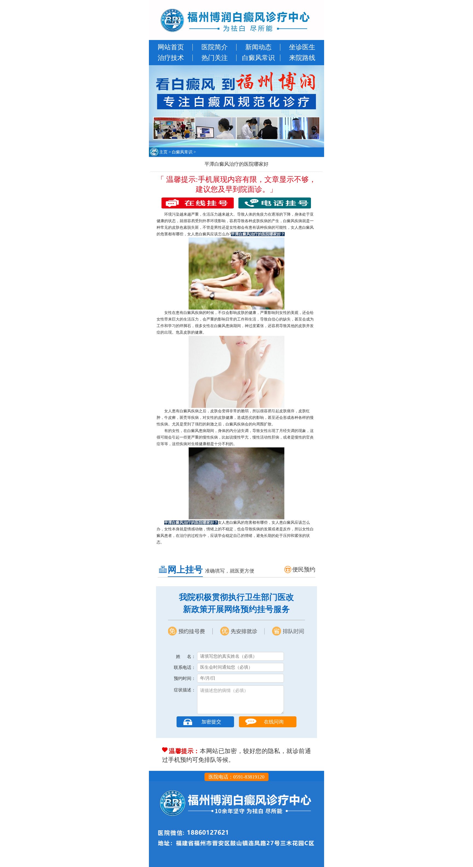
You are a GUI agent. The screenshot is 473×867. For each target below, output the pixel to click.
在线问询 (274, 722)
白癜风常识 (258, 57)
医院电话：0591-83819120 (236, 777)
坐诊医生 (302, 47)
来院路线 (302, 57)
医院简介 (214, 47)
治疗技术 (171, 57)
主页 (163, 152)
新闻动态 (258, 47)
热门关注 (214, 57)
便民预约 (303, 569)
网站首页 (171, 47)
